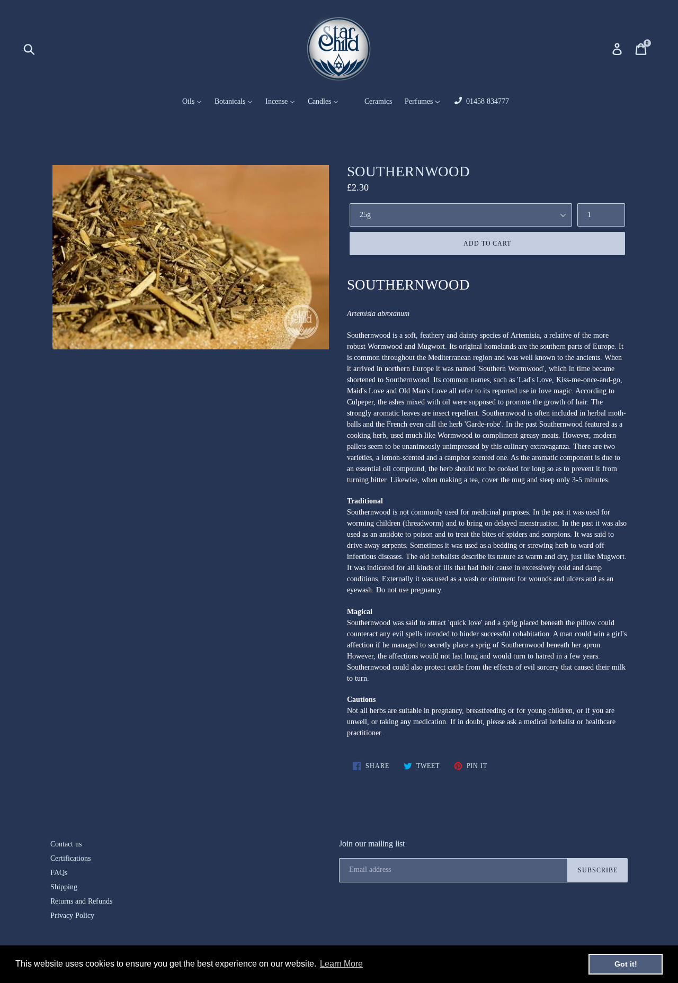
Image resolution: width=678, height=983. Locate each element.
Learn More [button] (341, 963)
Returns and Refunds (81, 901)
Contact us (66, 844)
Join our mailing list (372, 843)
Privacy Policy (72, 915)
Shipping (63, 887)
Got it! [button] (625, 964)
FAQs (58, 873)
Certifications (70, 858)
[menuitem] (185, 102)
